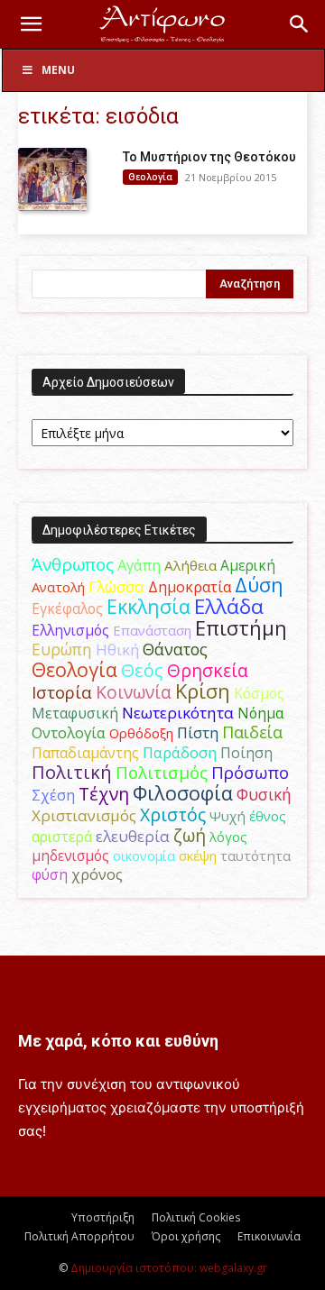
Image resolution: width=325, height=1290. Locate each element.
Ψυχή (227, 816)
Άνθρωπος (73, 564)
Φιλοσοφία (183, 793)
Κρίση (202, 691)
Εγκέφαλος (67, 608)
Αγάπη (139, 565)
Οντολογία (69, 733)
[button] (31, 24)
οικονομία (144, 855)
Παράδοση (180, 752)
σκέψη (198, 855)
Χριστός (173, 814)
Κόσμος (259, 693)
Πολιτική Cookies (196, 1217)
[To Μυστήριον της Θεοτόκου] (52, 179)
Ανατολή (58, 587)
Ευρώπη (62, 649)
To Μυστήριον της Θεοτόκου (209, 157)
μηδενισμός (70, 855)
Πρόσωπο (250, 772)
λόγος (228, 837)
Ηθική (117, 649)
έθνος (267, 816)
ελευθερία (133, 836)
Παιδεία (252, 732)
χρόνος (97, 874)
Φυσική (264, 794)
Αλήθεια (190, 565)
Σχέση (53, 795)
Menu (58, 70)
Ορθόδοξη (141, 733)
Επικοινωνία (269, 1236)
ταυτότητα (255, 855)
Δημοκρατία (189, 587)
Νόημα (260, 713)
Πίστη (197, 733)
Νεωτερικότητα (178, 712)
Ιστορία (62, 692)
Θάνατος (175, 649)
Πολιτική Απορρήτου (79, 1236)
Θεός (142, 670)
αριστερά (62, 836)
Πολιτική (72, 772)
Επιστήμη (241, 628)
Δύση (259, 585)
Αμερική (247, 565)
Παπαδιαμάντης (85, 753)
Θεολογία (150, 176)
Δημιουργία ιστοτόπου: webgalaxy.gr (168, 1268)
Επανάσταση (152, 630)
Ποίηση (246, 753)
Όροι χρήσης (186, 1236)
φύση (50, 874)
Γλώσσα (116, 586)
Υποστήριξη (103, 1217)
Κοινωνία (134, 692)
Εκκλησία (148, 606)
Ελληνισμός (70, 630)
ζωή (189, 835)
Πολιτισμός (162, 772)
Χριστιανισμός (84, 815)
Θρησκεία (207, 670)
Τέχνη (104, 794)
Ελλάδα (229, 606)
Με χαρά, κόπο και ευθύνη (118, 1040)
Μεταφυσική (75, 713)
